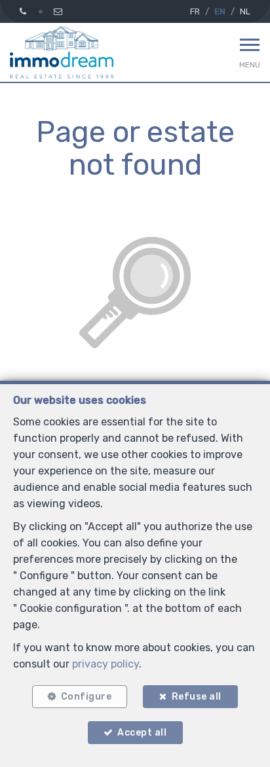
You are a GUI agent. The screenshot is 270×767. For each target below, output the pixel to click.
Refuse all (197, 696)
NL (245, 11)
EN (219, 11)
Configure (86, 696)
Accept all (141, 732)
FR (195, 11)
